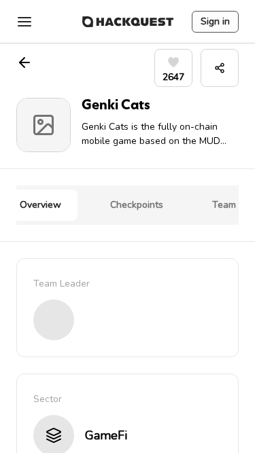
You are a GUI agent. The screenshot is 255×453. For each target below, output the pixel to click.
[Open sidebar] (24, 22)
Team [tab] (224, 204)
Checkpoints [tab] (136, 204)
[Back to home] (127, 21)
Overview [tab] (40, 204)
